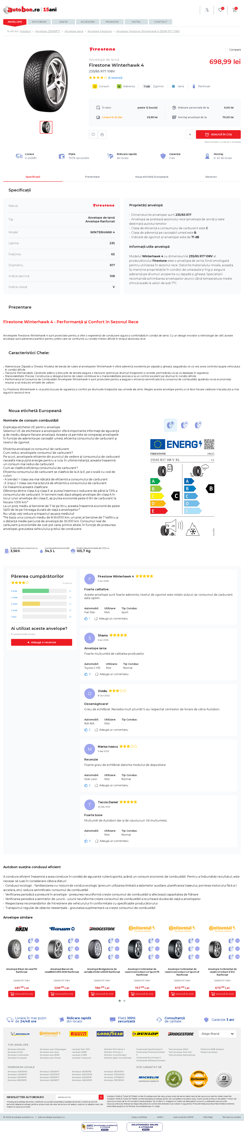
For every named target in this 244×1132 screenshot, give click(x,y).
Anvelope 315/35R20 (114, 1080)
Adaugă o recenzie (43, 642)
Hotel (136, 21)
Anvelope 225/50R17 (50, 1074)
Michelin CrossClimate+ (115, 1055)
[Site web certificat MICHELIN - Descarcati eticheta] (148, 1087)
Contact (160, 21)
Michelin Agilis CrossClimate (117, 1058)
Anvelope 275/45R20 (114, 1077)
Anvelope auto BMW (49, 1055)
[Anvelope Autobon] (30, 10)
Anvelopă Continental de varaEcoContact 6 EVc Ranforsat (222, 972)
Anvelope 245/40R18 (82, 1080)
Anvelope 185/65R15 (17, 1080)
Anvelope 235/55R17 (49, 1077)
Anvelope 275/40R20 (114, 1074)
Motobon (39, 21)
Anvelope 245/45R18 (81, 1077)
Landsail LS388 (79, 1055)
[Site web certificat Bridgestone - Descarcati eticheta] (223, 1087)
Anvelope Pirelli (15, 1052)
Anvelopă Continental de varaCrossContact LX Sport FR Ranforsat (142, 972)
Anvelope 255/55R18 (81, 1072)
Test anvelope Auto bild (179, 1052)
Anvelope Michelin (16, 1049)
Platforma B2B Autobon (212, 1049)
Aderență (126, 86)
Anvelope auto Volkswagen (53, 1049)
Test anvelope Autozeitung (181, 1055)
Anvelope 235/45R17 (49, 1072)
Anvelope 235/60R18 (82, 1074)
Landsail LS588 (79, 1052)
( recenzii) (115, 77)
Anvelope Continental (18, 1055)
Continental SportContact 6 (149, 1049)
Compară (235, 49)
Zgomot (154, 86)
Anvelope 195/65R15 (17, 1077)
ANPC (160, 1117)
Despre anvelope (209, 1052)
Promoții (112, 21)
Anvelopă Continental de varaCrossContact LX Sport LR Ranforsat (182, 972)
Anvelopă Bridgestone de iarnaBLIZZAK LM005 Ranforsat (102, 970)
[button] (120, 1001)
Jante (63, 21)
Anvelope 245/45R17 (49, 1080)
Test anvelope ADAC (178, 1049)
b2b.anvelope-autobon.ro (51, 1117)
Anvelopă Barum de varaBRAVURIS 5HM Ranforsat (62, 970)
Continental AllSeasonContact (150, 1060)
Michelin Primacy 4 (113, 1052)
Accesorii (88, 21)
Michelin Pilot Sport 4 (114, 1049)
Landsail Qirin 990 (81, 1049)
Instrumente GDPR (183, 1117)
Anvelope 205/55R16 (17, 1072)
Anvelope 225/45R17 (17, 1074)
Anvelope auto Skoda (50, 1058)
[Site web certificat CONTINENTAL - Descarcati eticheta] (198, 1087)
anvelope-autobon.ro (22, 1117)
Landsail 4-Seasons (81, 1058)
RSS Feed (208, 1117)
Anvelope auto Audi (49, 1052)
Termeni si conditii (231, 1117)
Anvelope (15, 21)
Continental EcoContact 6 (148, 1058)
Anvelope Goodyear (17, 1058)
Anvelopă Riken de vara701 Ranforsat (21, 970)
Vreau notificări (139, 1117)
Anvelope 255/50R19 (114, 1072)
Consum (101, 86)
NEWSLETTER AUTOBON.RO (25, 1097)
